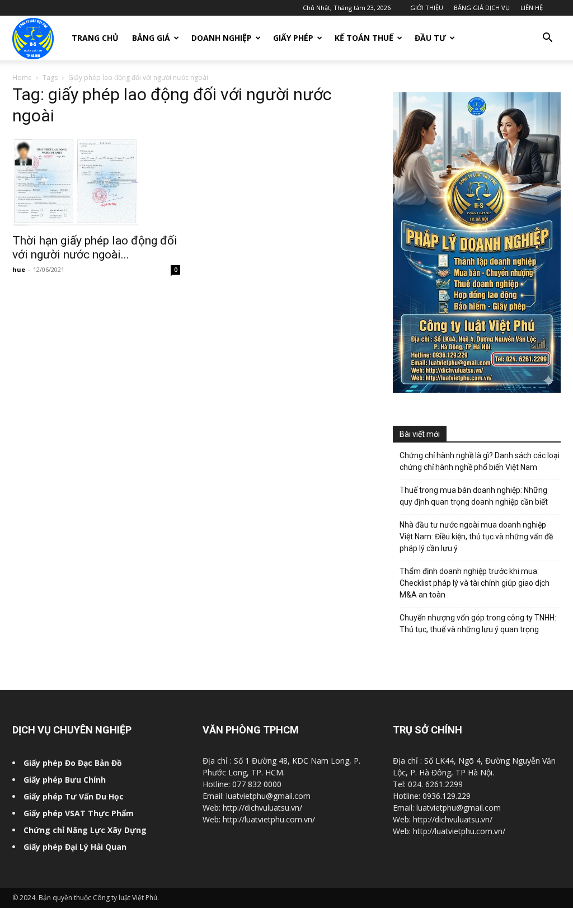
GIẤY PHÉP (293, 37)
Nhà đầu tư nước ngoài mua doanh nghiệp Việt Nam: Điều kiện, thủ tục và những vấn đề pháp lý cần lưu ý (476, 536)
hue (18, 269)
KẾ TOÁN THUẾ (364, 37)
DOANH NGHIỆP (221, 37)
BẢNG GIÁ (151, 37)
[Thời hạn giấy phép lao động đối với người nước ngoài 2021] (96, 182)
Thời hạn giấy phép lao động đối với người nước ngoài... (94, 247)
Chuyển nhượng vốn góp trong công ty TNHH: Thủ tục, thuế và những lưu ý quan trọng (478, 623)
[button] (547, 39)
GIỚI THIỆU (426, 7)
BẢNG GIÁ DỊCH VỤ (482, 7)
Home (22, 77)
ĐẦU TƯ (430, 37)
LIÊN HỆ (531, 7)
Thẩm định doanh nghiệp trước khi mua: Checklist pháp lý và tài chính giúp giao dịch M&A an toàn (474, 583)
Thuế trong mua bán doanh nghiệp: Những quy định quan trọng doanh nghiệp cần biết (474, 496)
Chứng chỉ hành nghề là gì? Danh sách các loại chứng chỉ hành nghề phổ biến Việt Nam (480, 461)
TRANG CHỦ (95, 37)
